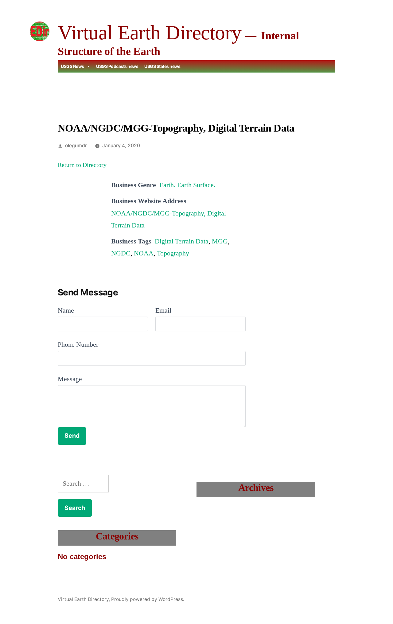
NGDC (120, 253)
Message (70, 379)
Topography (173, 253)
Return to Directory (82, 165)
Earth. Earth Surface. (187, 185)
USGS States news (162, 66)
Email (163, 310)
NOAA (144, 253)
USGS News (72, 66)
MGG (220, 241)
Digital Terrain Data (181, 241)
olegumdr (76, 145)
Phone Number (78, 344)
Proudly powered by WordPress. (147, 599)
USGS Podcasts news (117, 66)
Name (66, 310)
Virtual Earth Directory (150, 32)
